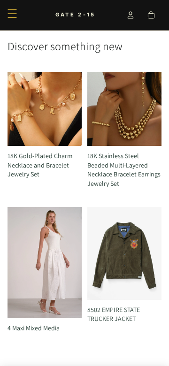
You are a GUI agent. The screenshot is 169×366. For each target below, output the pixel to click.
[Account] (130, 15)
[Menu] (12, 13)
